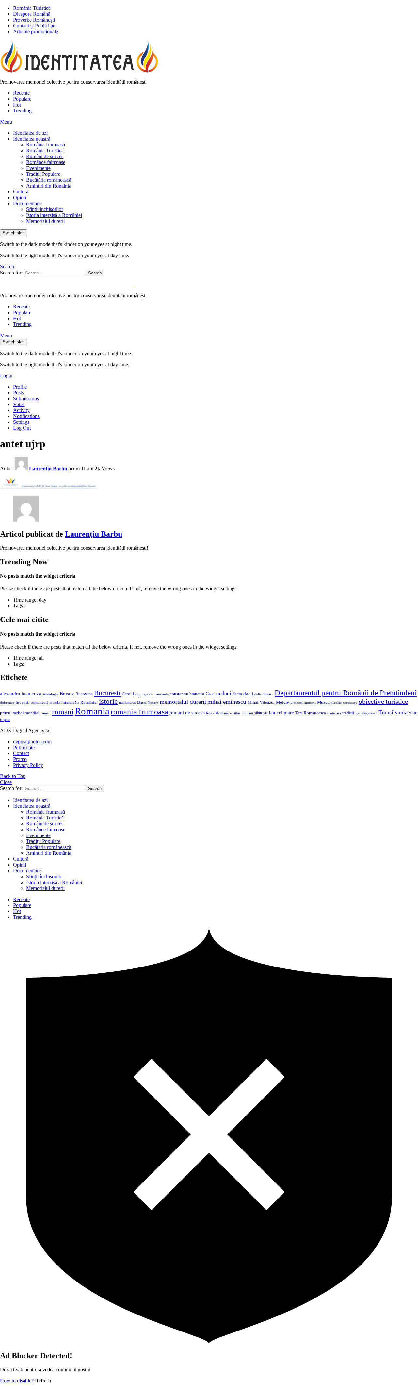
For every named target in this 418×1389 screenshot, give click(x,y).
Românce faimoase (45, 162)
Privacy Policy (28, 765)
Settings (21, 422)
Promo (20, 759)
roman (46, 713)
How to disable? (17, 1380)
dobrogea (7, 702)
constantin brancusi (187, 694)
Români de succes (44, 156)
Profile (20, 386)
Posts (18, 392)
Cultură (20, 191)
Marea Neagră (147, 702)
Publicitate (24, 747)
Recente (21, 93)
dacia (237, 694)
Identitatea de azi (30, 133)
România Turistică (32, 8)
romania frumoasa (139, 711)
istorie (108, 701)
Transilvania (393, 712)
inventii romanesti (32, 702)
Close (6, 782)
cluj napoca (144, 694)
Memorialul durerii (45, 221)
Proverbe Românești (34, 20)
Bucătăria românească (48, 180)
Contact (21, 753)
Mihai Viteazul (261, 702)
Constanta (161, 694)
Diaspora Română (31, 14)
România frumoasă (45, 144)
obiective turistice (383, 701)
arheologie (50, 694)
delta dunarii (263, 694)
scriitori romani (241, 713)
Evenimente (38, 168)
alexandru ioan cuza (20, 693)
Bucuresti (107, 693)
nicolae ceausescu (344, 702)
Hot (17, 104)
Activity (21, 410)
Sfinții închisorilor (44, 209)
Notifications (26, 416)
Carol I (128, 693)
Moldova (284, 702)
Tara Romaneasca (310, 713)
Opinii (19, 197)
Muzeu (323, 702)
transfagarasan (366, 713)
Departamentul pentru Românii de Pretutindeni (346, 692)
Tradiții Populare (43, 174)
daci (226, 693)
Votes (18, 404)
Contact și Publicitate (34, 25)
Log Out (22, 428)
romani (62, 711)
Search (95, 273)
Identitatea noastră (31, 138)
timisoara (334, 713)
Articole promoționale (35, 31)
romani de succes (187, 712)
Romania (92, 711)
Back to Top (12, 776)
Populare (22, 99)
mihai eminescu (226, 701)
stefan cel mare (278, 712)
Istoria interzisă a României (54, 215)
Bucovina (84, 694)
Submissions (26, 398)
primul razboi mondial (20, 713)
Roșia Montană (217, 713)
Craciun (213, 693)
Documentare (27, 203)
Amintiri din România (48, 186)
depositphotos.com (32, 741)
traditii (348, 713)
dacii (248, 693)
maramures (127, 702)
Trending (22, 110)
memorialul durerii (183, 701)
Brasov (67, 693)
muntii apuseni (305, 702)
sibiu (258, 713)
